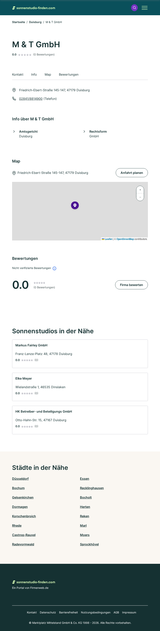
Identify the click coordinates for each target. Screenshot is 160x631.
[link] (80, 354)
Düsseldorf (20, 479)
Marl (83, 525)
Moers (85, 535)
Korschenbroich (24, 516)
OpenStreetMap (125, 239)
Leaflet (108, 239)
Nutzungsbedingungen (95, 612)
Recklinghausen (92, 488)
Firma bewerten (131, 285)
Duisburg (35, 22)
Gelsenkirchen (23, 497)
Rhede (16, 525)
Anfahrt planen (132, 173)
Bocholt (86, 497)
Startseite (18, 22)
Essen (84, 479)
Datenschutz (48, 612)
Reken (84, 516)
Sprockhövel (89, 544)
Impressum (129, 612)
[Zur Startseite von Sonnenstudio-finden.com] (33, 7)
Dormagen (20, 507)
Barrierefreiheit (68, 612)
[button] (134, 7)
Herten (85, 507)
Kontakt (32, 612)
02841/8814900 (31, 99)
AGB (116, 612)
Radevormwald (23, 544)
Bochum (18, 488)
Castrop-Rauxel (24, 535)
